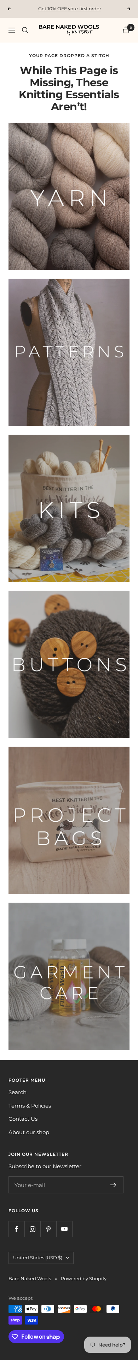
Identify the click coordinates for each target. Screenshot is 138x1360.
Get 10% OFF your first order (69, 8)
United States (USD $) (37, 1257)
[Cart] (126, 30)
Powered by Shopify (84, 1278)
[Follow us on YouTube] (64, 1229)
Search (17, 1092)
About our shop (28, 1132)
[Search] (25, 30)
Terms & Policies (29, 1105)
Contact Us (23, 1118)
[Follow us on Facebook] (16, 1229)
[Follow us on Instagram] (32, 1229)
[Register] (113, 1184)
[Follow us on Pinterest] (48, 1229)
